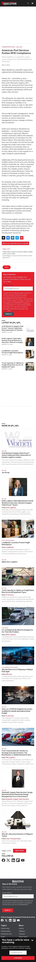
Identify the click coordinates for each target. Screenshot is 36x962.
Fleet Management (8, 540)
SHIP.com (9, 674)
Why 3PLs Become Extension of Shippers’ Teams (17, 835)
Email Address (8, 285)
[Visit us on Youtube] (22, 860)
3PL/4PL (19, 47)
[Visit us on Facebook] (3, 860)
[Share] (8, 238)
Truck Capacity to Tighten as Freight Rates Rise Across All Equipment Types (13, 365)
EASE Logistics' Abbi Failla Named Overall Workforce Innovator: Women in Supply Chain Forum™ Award (12, 340)
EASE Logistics (11, 507)
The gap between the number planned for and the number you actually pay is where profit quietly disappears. (17, 678)
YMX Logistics (10, 757)
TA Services (10, 595)
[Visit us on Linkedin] (13, 860)
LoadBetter (10, 547)
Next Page (19, 850)
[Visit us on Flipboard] (18, 860)
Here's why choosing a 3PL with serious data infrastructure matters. (16, 842)
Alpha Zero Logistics (9, 562)
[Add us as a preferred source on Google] (21, 238)
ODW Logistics (11, 634)
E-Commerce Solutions (10, 667)
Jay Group (6, 472)
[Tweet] (17, 238)
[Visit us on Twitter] (8, 860)
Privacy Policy (15, 311)
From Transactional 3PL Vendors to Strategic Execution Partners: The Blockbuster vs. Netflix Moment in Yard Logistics (16, 753)
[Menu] (32, 3)
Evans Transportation (13, 839)
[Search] (28, 3)
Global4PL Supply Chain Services (17, 799)
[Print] (3, 238)
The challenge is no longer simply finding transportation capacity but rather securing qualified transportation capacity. (16, 720)
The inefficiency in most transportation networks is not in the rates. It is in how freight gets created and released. (18, 639)
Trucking (5, 627)
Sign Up (9, 314)
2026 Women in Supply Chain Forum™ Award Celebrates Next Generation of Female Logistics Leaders (13, 328)
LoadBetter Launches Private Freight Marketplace (12, 351)
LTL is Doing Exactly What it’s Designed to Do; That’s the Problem (17, 631)
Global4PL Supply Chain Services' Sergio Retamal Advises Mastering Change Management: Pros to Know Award (17, 794)
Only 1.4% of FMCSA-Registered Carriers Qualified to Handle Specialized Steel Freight (17, 711)
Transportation (8, 47)
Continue (18, 958)
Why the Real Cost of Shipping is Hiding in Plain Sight (17, 670)
